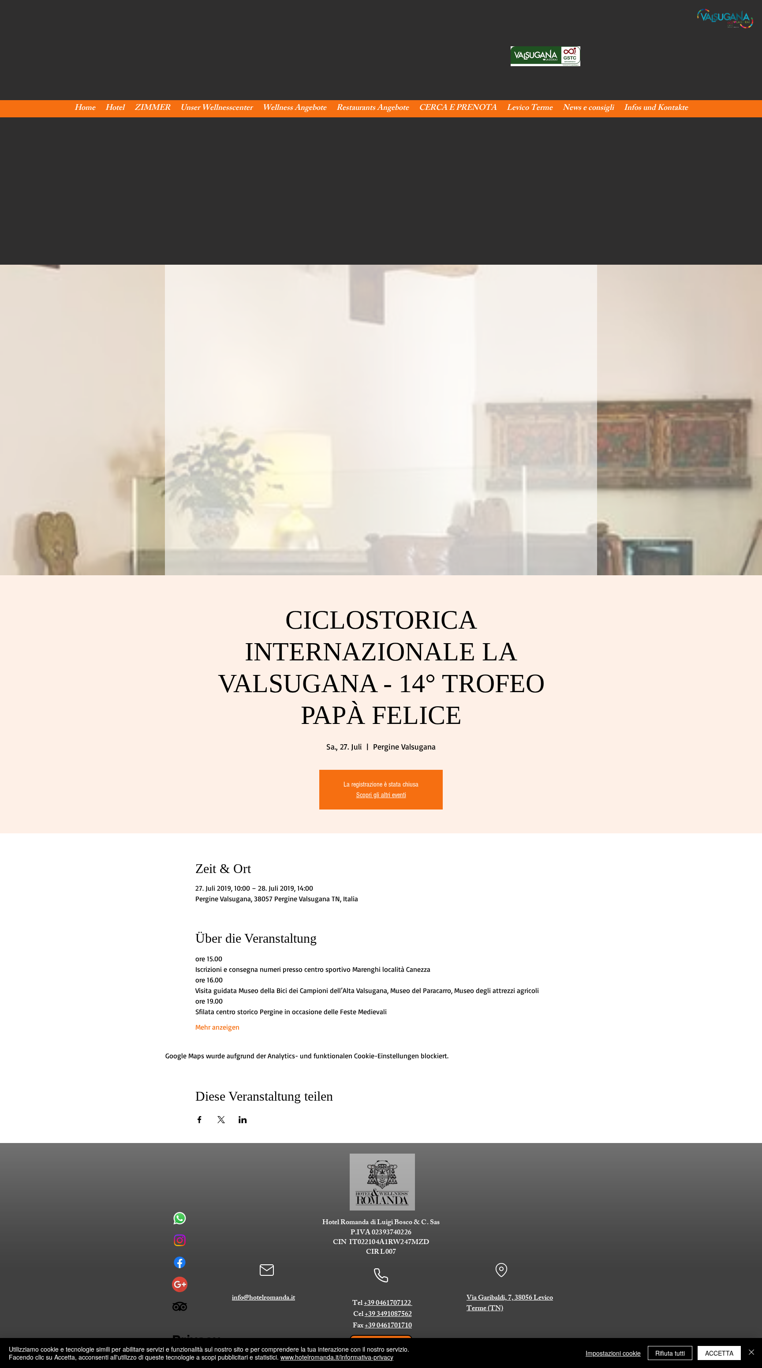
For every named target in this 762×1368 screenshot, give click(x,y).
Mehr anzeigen (217, 1027)
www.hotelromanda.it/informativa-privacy (336, 1357)
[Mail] (266, 1270)
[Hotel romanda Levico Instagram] (179, 1240)
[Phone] (381, 1275)
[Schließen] (751, 1353)
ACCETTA (719, 1353)
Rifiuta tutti (670, 1353)
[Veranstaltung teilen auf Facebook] (199, 1119)
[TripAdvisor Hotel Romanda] (179, 1306)
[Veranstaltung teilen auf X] (221, 1119)
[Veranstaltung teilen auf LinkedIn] (243, 1119)
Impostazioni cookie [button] (613, 1353)
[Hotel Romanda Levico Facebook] (179, 1262)
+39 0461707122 (388, 1303)
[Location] (501, 1270)
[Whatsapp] (179, 1218)
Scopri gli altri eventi (381, 795)
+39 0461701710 (388, 1326)
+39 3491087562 (388, 1314)
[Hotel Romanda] (179, 1284)
